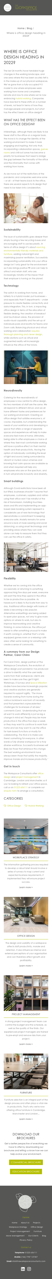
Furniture (38, 1231)
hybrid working (23, 98)
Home (21, 28)
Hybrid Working (36, 805)
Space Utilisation (38, 683)
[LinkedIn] (23, 1270)
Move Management (15, 1236)
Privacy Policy (26, 1240)
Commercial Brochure (26, 1162)
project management (27, 777)
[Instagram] (29, 1270)
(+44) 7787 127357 (29, 1257)
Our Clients (33, 1236)
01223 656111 (21, 787)
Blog (29, 28)
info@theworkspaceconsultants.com (28, 1261)
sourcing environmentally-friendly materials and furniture (24, 250)
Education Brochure (26, 1171)
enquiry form (10, 791)
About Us (25, 1223)
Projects (36, 1223)
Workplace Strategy (18, 1227)
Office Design (14, 805)
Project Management (20, 1231)
